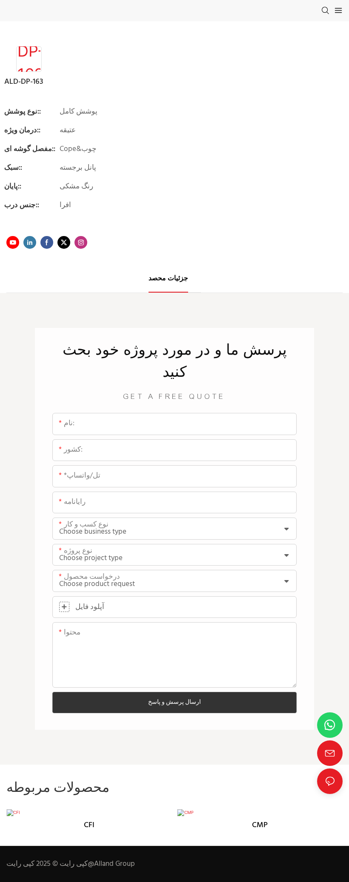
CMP (260, 825)
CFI (89, 825)
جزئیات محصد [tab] (168, 278)
